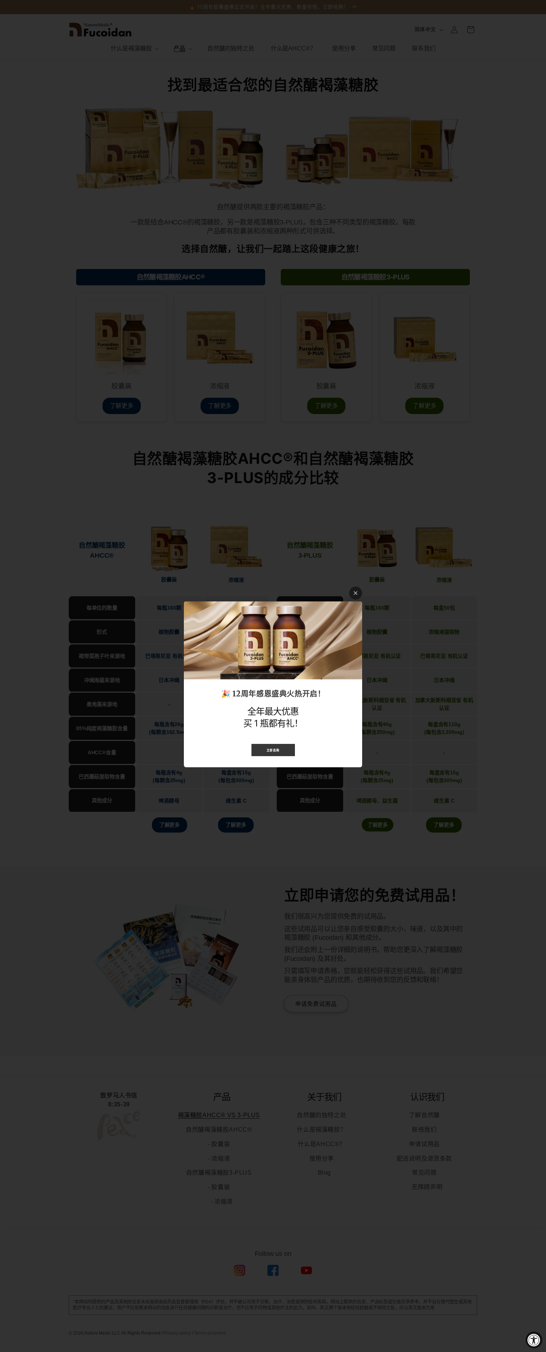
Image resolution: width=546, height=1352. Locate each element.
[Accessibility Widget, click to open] (534, 1340)
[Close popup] (355, 593)
